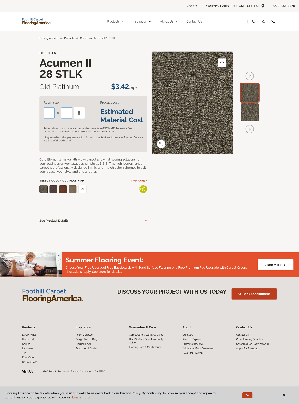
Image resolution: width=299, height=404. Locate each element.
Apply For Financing (247, 348)
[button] (254, 21)
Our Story (188, 334)
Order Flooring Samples (249, 339)
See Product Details (54, 220)
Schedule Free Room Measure (252, 344)
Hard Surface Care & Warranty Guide (146, 341)
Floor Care (28, 357)
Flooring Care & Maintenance (145, 347)
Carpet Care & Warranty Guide (146, 334)
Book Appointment (256, 294)
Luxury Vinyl (29, 334)
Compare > (139, 180)
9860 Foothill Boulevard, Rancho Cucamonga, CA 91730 (73, 371)
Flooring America (48, 38)
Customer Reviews (193, 344)
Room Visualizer (84, 334)
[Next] (250, 129)
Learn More (273, 265)
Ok (247, 395)
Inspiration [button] (140, 21)
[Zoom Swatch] (161, 144)
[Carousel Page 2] (250, 112)
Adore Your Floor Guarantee (198, 348)
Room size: (51, 102)
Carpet (84, 38)
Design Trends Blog (86, 339)
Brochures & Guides (86, 348)
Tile (24, 353)
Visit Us (192, 6)
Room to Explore (192, 339)
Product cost (109, 102)
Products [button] (113, 21)
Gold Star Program (193, 353)
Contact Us (194, 21)
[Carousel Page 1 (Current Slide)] (250, 93)
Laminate (27, 348)
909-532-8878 (284, 6)
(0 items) (273, 21)
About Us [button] (167, 21)
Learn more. (81, 397)
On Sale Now (29, 362)
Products (69, 38)
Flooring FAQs (83, 344)
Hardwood (28, 339)
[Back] (250, 76)
